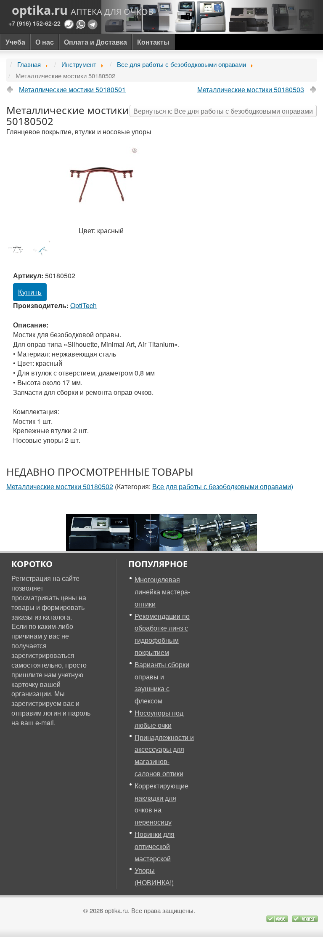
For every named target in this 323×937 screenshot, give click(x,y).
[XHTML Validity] (305, 917)
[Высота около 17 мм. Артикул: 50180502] (18, 248)
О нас (44, 42)
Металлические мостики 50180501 (72, 89)
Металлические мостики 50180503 (250, 89)
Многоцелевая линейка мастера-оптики (162, 592)
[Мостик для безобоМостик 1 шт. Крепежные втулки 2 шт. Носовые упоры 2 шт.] (43, 249)
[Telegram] (92, 23)
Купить (30, 292)
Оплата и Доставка (95, 42)
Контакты (153, 42)
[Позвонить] (69, 23)
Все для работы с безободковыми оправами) (222, 486)
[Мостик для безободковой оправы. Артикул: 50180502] (101, 184)
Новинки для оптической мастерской (155, 846)
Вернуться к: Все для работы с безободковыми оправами (223, 111)
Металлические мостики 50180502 (59, 486)
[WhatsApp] (81, 23)
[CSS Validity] (278, 917)
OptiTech (83, 305)
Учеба (15, 42)
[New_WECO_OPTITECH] (161, 531)
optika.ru (83, 10)
